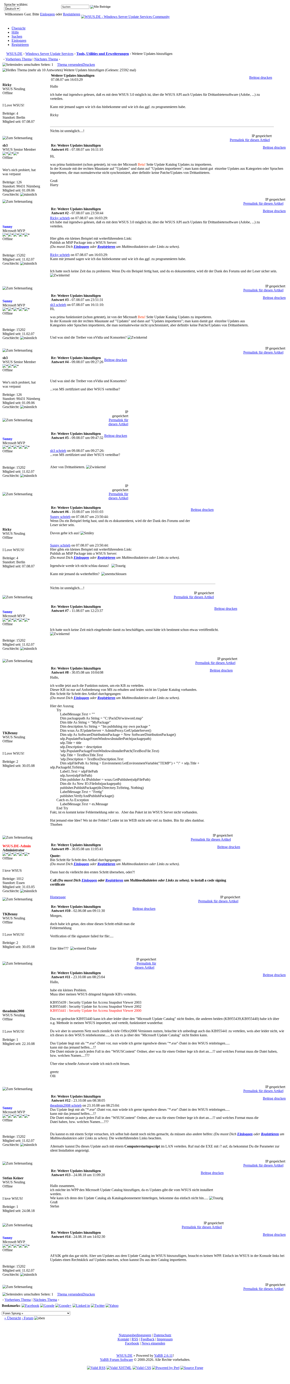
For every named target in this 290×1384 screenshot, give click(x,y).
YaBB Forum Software (116, 1360)
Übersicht (18, 28)
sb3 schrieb (58, 305)
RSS (135, 1339)
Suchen (17, 36)
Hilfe (15, 32)
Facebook (132, 1343)
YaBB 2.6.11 (163, 1355)
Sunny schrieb (60, 517)
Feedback (148, 1339)
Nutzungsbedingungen (135, 1335)
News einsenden (153, 1343)
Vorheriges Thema (18, 59)
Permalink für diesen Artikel (250, 140)
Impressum (165, 1339)
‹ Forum (27, 1318)
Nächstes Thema (46, 59)
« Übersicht (12, 1318)
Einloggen (47, 14)
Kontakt (123, 1339)
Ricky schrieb (60, 218)
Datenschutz (162, 1335)
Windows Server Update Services (49, 54)
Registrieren (71, 14)
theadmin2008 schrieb (66, 1105)
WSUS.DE (14, 54)
